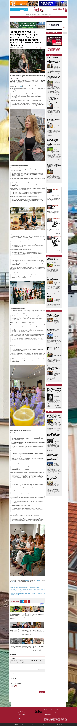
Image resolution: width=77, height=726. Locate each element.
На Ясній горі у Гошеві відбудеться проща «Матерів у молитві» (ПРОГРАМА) (53, 331)
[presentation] (11, 660)
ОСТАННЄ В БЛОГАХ (54, 187)
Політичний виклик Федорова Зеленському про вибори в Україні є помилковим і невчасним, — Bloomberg (54, 435)
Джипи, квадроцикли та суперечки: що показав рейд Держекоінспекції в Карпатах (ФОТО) (53, 78)
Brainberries (27, 618)
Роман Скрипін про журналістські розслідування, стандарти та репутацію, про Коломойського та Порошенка (53, 48)
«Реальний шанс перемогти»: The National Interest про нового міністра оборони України (54, 415)
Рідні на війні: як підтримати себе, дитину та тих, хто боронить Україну (24, 587)
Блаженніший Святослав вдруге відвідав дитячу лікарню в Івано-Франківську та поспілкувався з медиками (53, 349)
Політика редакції (21, 712)
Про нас (21, 709)
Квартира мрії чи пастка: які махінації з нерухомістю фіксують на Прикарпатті (54, 121)
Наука (34, 14)
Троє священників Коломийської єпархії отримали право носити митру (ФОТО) (53, 367)
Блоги (37, 16)
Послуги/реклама (21, 714)
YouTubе (13, 581)
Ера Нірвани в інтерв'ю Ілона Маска (56, 207)
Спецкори (21, 715)
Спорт (45, 16)
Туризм (44, 14)
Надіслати (41, 692)
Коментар (12, 658)
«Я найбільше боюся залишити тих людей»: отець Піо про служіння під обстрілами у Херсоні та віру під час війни (53, 60)
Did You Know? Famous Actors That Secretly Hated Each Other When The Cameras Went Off (26, 631)
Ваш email (13, 678)
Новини (25, 16)
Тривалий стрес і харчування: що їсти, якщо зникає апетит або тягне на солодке (53, 260)
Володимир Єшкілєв (56, 236)
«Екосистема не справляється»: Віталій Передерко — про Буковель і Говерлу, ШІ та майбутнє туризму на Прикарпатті (54, 100)
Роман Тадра (55, 189)
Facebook (38, 580)
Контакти (21, 711)
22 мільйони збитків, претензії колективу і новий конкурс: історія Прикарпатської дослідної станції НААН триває (53, 142)
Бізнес (41, 16)
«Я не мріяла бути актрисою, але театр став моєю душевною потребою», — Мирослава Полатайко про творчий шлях (54, 390)
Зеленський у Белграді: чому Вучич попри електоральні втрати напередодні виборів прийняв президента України (53, 457)
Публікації (31, 16)
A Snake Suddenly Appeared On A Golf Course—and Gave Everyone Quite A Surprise (15, 615)
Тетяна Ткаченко (20, 47)
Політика (51, 16)
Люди (27, 14)
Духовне (48, 14)
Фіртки (21, 86)
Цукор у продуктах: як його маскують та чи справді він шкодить (53, 278)
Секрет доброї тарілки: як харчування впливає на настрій (54, 295)
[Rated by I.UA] (21, 718)
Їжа (31, 14)
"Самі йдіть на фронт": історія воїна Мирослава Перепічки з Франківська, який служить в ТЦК (38, 648)
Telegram (27, 580)
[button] (11, 660)
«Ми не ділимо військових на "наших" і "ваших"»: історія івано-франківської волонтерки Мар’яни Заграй (27, 590)
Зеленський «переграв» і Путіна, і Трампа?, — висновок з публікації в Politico (53, 477)
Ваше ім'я (12, 673)
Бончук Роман (55, 205)
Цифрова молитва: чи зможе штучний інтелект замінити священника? (56, 193)
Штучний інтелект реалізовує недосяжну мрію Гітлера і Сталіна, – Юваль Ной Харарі (56, 223)
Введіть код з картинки (16, 683)
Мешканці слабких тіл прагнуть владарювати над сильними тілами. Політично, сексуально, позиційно (56, 241)
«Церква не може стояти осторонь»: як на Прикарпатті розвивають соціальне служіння (54, 314)
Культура (38, 14)
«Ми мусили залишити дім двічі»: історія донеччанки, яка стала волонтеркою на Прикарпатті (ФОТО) (27, 594)
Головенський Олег (56, 218)
